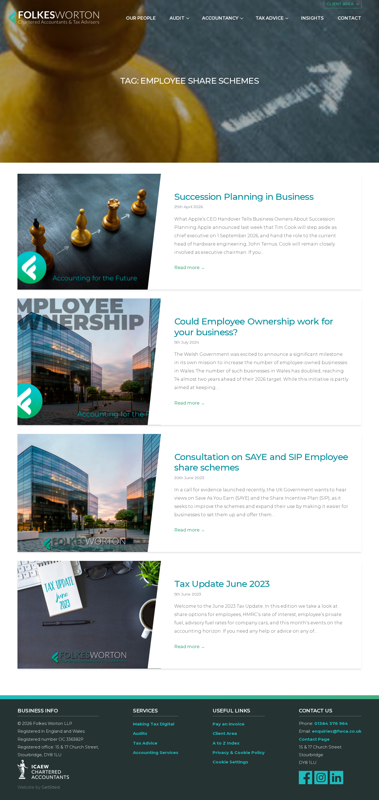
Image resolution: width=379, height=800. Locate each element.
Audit (177, 18)
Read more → (189, 267)
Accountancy (220, 18)
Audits (140, 733)
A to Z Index (226, 743)
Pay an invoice (228, 724)
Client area (340, 3)
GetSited (51, 787)
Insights (312, 18)
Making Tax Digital (153, 724)
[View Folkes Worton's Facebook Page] (305, 777)
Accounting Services (155, 752)
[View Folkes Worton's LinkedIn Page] (336, 777)
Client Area (225, 733)
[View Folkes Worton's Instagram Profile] (321, 777)
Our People (141, 18)
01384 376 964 (331, 723)
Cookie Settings (230, 762)
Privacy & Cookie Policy (239, 752)
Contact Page (314, 739)
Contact (349, 18)
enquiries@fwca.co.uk (337, 731)
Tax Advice (270, 18)
